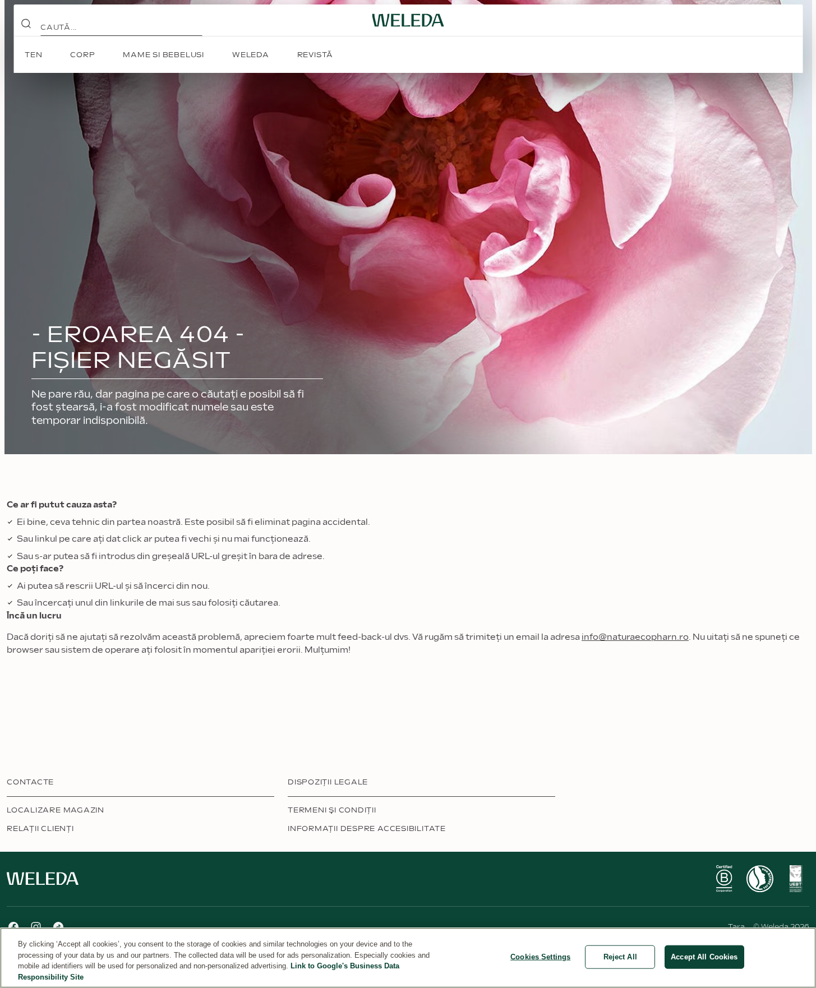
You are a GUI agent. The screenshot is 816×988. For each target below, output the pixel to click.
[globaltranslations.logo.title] (408, 20)
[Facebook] (13, 927)
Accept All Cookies (704, 957)
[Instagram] (36, 927)
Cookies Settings (540, 957)
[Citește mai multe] (724, 878)
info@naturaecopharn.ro (635, 637)
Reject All (620, 957)
